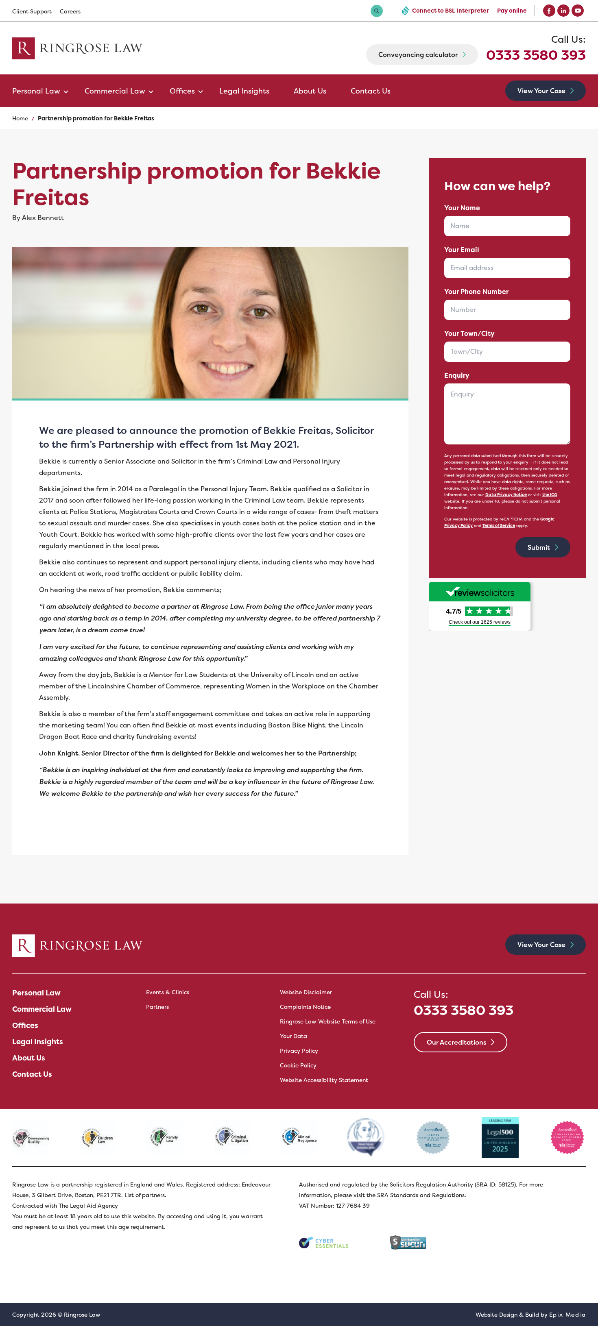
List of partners (144, 1195)
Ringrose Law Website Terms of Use (327, 1021)
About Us (310, 91)
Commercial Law (115, 91)
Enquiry (456, 375)
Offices (182, 91)
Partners (157, 1006)
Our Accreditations (456, 1042)
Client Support (32, 11)
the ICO (549, 494)
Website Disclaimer (306, 992)
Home (20, 118)
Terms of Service (498, 525)
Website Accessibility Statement (324, 1080)
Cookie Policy (298, 1065)
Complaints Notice (305, 1006)
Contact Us (371, 91)
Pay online (512, 10)
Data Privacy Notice (506, 494)
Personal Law (36, 91)
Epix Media (567, 1314)
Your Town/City (469, 333)
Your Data (293, 1036)
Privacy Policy (299, 1050)
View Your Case (541, 90)
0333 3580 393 (536, 48)
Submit (539, 547)
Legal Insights (244, 91)
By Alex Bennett (38, 217)
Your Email (461, 250)
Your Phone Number (476, 291)
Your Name (462, 208)
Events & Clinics (167, 992)
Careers (70, 11)
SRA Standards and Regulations (421, 1195)
